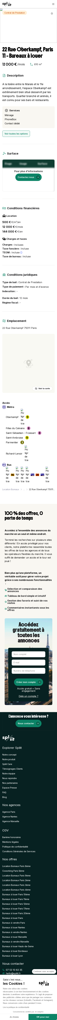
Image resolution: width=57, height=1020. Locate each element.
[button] (53, 4)
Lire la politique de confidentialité (16, 1007)
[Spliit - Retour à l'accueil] (6, 4)
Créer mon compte (26, 682)
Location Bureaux (10, 489)
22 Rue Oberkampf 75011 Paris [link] (42, 489)
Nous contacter (26, 723)
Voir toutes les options (16, 133)
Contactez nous (26, 177)
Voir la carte (44, 388)
